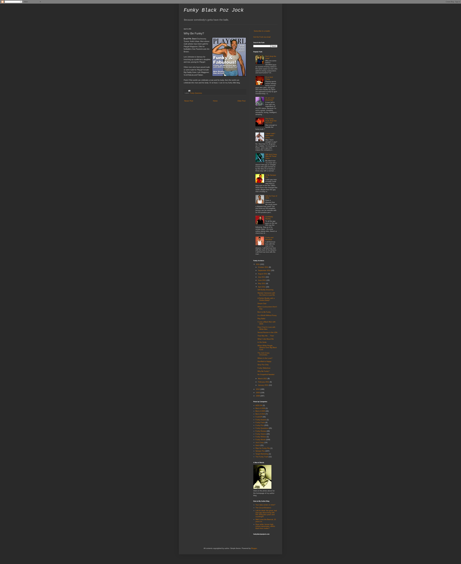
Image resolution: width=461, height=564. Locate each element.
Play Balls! (261, 319)
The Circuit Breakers (263, 508)
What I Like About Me (266, 339)
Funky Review (260, 431)
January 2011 (263, 385)
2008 (258, 396)
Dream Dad (262, 303)
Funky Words (260, 440)
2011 (258, 264)
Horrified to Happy (264, 361)
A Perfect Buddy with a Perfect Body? (266, 299)
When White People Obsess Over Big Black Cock (267, 348)
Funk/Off (258, 417)
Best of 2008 (260, 408)
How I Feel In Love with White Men (266, 328)
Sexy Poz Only (263, 365)
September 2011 (264, 270)
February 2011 (264, 382)
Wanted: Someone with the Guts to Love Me (266, 294)
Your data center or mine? (265, 505)
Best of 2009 (260, 411)
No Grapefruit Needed (266, 374)
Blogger (254, 548)
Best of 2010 (260, 414)
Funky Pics (259, 425)
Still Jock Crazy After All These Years (271, 156)
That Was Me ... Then (266, 336)
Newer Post (188, 101)
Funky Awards (260, 420)
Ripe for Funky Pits (262, 448)
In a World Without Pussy (267, 315)
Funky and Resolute (269, 239)
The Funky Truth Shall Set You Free (270, 121)
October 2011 (263, 267)
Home (215, 101)
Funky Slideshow (264, 368)
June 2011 (262, 280)
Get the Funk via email (261, 37)
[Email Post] (189, 91)
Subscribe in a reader (262, 31)
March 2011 (262, 378)
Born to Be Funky (264, 312)
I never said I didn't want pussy (270, 135)
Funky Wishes (260, 437)
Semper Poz (260, 451)
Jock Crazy (259, 442)
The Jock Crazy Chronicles (263, 354)
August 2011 (263, 274)
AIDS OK (258, 405)
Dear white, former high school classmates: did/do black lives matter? (265, 526)
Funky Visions (260, 434)
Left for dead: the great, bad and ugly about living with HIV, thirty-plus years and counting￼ (266, 513)
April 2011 (262, 287)
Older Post (241, 101)
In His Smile (262, 342)
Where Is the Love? (265, 358)
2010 (258, 389)
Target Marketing (261, 454)
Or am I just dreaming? (269, 99)
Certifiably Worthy (269, 218)
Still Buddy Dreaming (265, 290)
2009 (258, 393)
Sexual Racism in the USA (267, 332)
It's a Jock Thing (269, 78)
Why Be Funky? (264, 371)
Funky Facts (260, 422)
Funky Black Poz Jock (214, 10)
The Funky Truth (261, 457)
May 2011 (262, 283)
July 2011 (262, 277)
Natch (257, 445)
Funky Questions (196, 93)
